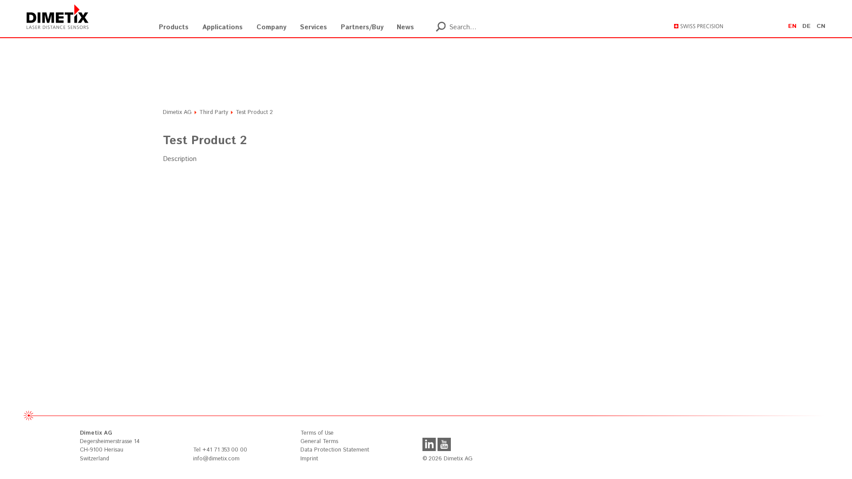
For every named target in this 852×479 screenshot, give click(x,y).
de (806, 26)
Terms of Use (317, 433)
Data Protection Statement (334, 450)
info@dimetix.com (216, 459)
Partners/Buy (362, 27)
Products (174, 27)
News (405, 27)
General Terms (319, 441)
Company (271, 27)
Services (313, 27)
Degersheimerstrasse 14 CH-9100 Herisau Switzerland (110, 446)
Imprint (309, 459)
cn (820, 26)
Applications (222, 27)
